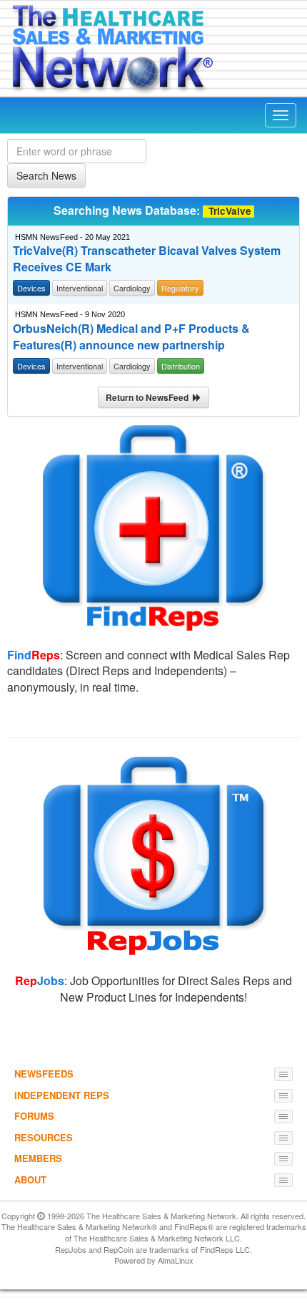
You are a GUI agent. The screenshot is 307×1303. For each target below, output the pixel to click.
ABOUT (30, 1179)
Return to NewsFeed (149, 397)
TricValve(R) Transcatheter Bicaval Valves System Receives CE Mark (147, 259)
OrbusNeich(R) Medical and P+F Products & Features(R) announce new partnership (131, 337)
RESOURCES (43, 1137)
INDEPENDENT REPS (61, 1095)
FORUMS (34, 1116)
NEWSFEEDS (44, 1073)
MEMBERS (38, 1158)
